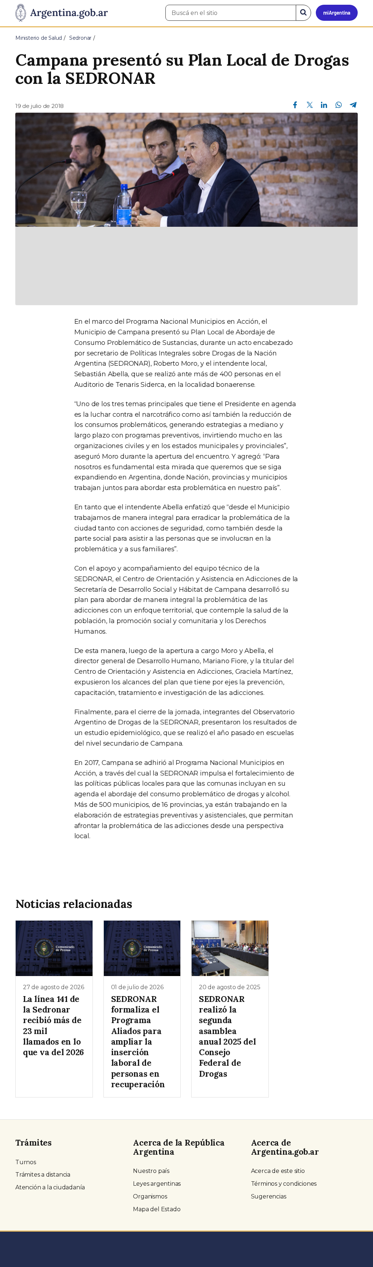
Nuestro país (151, 1170)
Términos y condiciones (284, 1183)
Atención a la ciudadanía (50, 1187)
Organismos (150, 1196)
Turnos (25, 1162)
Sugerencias (268, 1196)
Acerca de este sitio (278, 1170)
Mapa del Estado (156, 1209)
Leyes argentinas (157, 1183)
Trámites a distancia (42, 1174)
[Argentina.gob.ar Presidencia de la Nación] (61, 13)
